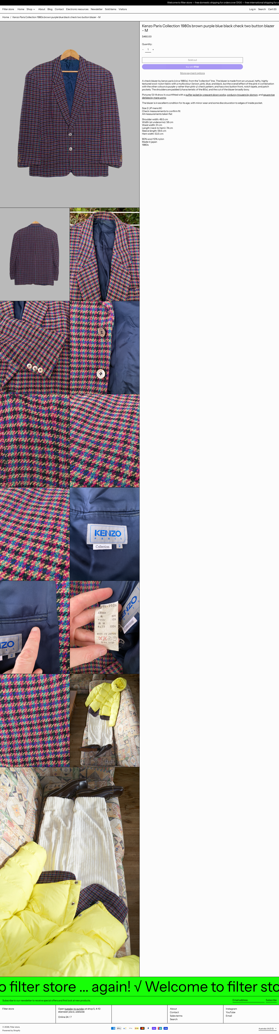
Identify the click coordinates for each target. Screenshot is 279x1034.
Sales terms (176, 1015)
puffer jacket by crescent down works (205, 94)
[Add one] (153, 50)
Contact (174, 1012)
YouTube (230, 1012)
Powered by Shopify (11, 1030)
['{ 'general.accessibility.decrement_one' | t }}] (143, 50)
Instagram (231, 1008)
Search (174, 1019)
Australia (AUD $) (266, 1028)
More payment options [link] (192, 73)
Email (229, 1015)
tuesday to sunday (74, 1008)
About (173, 1008)
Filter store (8, 9)
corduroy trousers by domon (242, 94)
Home (5, 17)
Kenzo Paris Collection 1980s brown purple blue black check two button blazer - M (56, 17)
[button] (262, 9)
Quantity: (147, 44)
